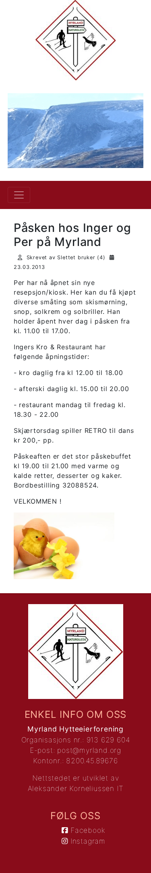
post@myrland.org (89, 750)
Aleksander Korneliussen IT (76, 788)
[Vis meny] (19, 195)
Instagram (86, 841)
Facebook (86, 830)
